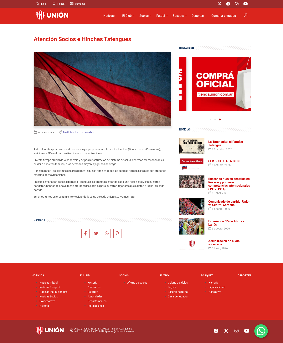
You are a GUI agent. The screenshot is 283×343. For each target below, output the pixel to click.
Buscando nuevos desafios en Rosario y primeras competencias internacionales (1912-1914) (229, 184)
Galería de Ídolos (178, 282)
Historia (44, 305)
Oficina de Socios (137, 282)
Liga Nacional (217, 287)
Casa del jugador (178, 296)
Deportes (198, 16)
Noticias (109, 16)
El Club (127, 16)
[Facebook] (228, 4)
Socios (144, 16)
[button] (210, 119)
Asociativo (215, 292)
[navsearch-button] (245, 16)
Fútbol (160, 16)
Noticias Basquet (49, 287)
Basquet (178, 16)
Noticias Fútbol (48, 282)
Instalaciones (96, 305)
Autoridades (95, 296)
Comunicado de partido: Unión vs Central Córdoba (229, 203)
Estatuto (93, 292)
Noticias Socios (48, 296)
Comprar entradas (223, 16)
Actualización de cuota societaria (224, 242)
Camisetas (94, 287)
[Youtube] (245, 4)
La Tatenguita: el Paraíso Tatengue (225, 143)
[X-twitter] (219, 4)
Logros (172, 287)
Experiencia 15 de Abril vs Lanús (226, 223)
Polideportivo (47, 301)
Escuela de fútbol (178, 292)
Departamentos (97, 301)
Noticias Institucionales (53, 292)
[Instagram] (237, 4)
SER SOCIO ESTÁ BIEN (223, 161)
